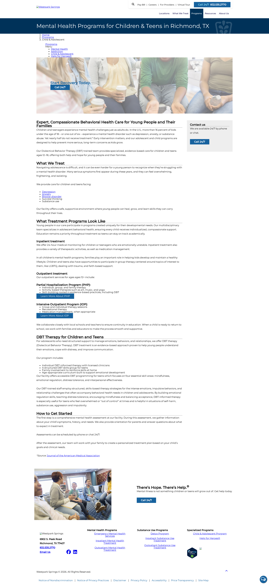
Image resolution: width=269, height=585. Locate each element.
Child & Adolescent (62, 53)
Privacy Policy (139, 580)
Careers (153, 5)
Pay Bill (141, 5)
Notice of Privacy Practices (93, 580)
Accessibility (159, 580)
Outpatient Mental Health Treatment (110, 549)
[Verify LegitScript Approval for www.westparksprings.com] (192, 552)
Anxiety (46, 194)
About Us (224, 13)
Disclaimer (119, 580)
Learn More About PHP (55, 296)
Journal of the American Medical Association (73, 455)
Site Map (203, 580)
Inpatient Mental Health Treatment (110, 542)
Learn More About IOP (55, 315)
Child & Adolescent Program (210, 534)
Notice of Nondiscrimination (56, 580)
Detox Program (160, 534)
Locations (164, 13)
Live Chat (263, 579)
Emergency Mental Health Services (109, 535)
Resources (210, 13)
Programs (196, 13)
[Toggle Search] (133, 4)
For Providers (167, 5)
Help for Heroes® (61, 56)
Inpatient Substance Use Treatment (159, 539)
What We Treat (180, 13)
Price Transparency (182, 580)
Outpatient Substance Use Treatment (159, 546)
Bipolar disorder (52, 196)
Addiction (57, 51)
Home (45, 34)
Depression (48, 191)
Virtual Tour (184, 5)
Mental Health (59, 49)
